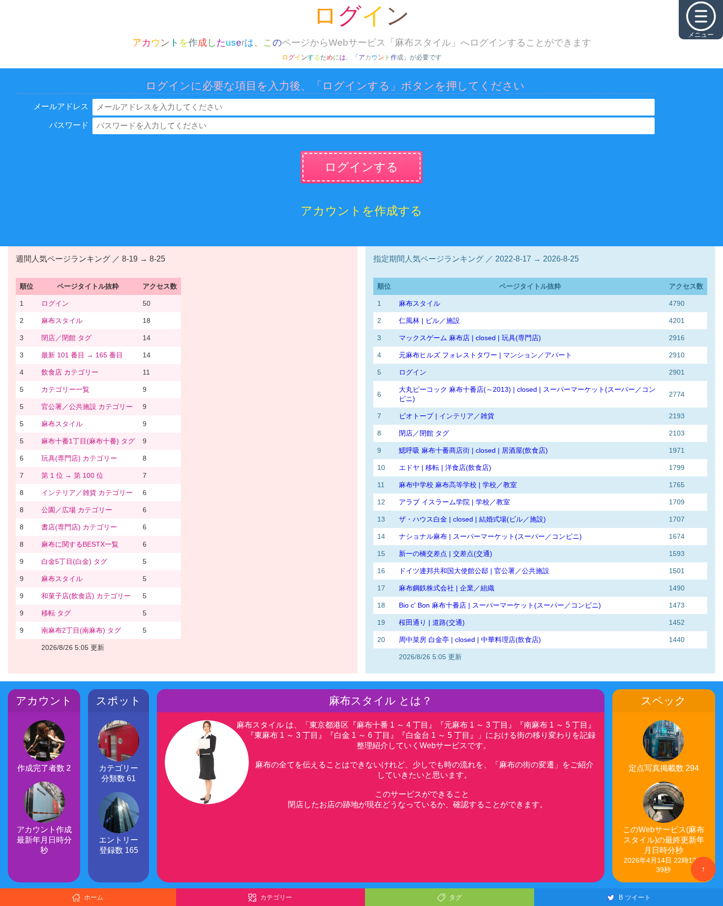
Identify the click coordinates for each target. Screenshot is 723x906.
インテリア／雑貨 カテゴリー (87, 493)
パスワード (69, 125)
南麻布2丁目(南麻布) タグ (81, 630)
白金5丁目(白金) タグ (74, 561)
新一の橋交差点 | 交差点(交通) (445, 553)
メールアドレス (61, 106)
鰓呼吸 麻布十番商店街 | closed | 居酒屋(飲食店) (473, 450)
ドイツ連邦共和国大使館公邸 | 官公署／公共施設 (474, 571)
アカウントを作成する (361, 210)
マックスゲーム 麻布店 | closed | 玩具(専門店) (470, 338)
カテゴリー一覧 (65, 389)
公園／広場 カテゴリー (76, 510)
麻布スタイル (62, 320)
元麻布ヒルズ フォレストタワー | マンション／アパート (485, 355)
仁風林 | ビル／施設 (429, 320)
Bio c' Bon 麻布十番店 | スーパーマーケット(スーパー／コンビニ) (500, 605)
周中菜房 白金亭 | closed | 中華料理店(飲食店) (470, 639)
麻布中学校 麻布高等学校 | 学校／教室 (458, 485)
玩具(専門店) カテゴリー (79, 458)
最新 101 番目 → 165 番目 (82, 355)
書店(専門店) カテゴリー (79, 527)
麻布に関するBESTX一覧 (80, 544)
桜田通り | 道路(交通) (432, 622)
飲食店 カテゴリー (69, 372)
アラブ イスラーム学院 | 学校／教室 (454, 502)
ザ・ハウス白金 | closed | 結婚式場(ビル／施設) (472, 519)
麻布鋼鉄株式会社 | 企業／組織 (446, 588)
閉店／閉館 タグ (66, 338)
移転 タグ (56, 613)
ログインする (361, 167)
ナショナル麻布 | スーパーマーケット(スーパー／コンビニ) (490, 536)
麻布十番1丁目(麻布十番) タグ (88, 441)
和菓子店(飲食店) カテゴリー (86, 596)
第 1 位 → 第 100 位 (72, 475)
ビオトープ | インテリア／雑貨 (446, 416)
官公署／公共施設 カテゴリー (87, 406)
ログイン (55, 303)
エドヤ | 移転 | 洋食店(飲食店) (445, 467)
